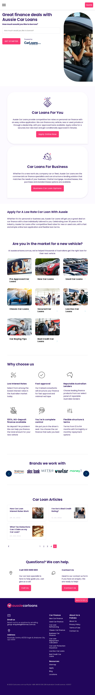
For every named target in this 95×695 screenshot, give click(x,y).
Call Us (25, 588)
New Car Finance (56, 618)
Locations (53, 674)
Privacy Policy (74, 624)
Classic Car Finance (57, 630)
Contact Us (70, 588)
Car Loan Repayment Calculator (54, 641)
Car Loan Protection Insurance (57, 647)
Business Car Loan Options (47, 188)
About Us (73, 621)
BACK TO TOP (80, 600)
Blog (51, 671)
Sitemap (52, 664)
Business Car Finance (54, 634)
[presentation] (9, 474)
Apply (51, 668)
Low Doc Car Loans (56, 651)
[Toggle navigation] (4, 5)
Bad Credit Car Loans (55, 655)
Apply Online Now (47, 134)
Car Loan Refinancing (54, 626)
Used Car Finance (56, 622)
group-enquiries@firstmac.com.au (21, 624)
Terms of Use (74, 628)
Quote (89, 5)
